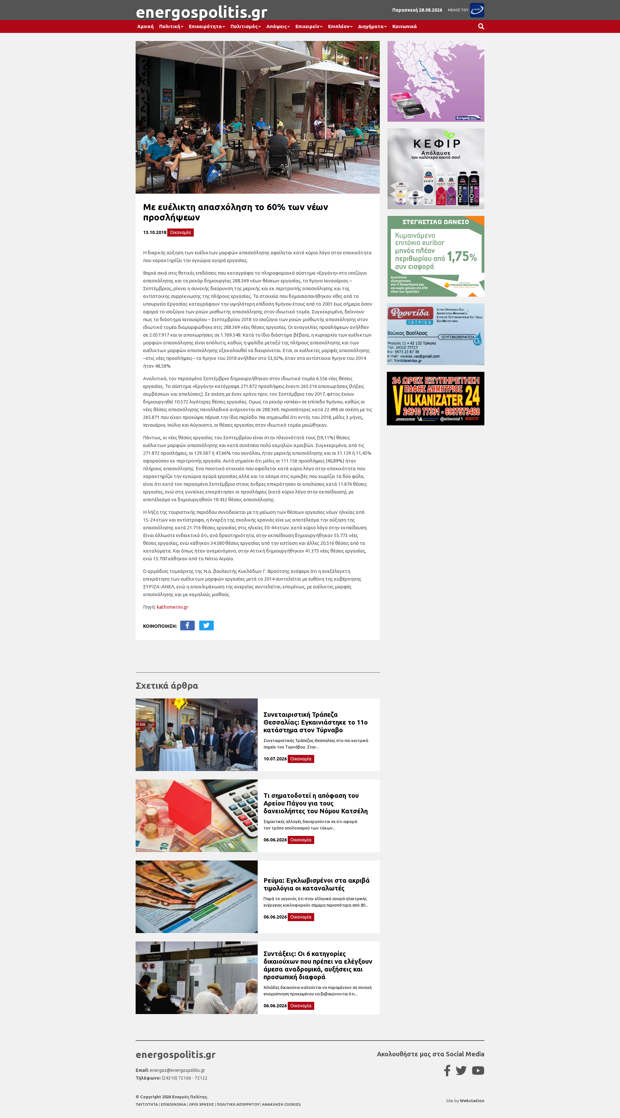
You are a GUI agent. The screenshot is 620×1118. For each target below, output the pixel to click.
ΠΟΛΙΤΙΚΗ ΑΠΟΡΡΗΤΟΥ (238, 1104)
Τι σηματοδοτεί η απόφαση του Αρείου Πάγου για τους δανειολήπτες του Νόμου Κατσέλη (316, 803)
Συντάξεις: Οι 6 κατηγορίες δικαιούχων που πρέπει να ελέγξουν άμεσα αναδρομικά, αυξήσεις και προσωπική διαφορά (318, 965)
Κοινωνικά (404, 26)
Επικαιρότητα (205, 26)
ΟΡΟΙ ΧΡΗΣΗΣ (202, 1104)
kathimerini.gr (172, 607)
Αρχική (145, 26)
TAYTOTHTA (147, 1104)
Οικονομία (180, 232)
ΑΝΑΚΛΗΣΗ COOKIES (281, 1104)
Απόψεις (276, 26)
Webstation (472, 1100)
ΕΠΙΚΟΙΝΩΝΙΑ (174, 1104)
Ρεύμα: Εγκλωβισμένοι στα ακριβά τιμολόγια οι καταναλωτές (317, 884)
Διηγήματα (371, 26)
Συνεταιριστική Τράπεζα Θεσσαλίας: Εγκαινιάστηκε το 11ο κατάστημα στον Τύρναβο (316, 722)
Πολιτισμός (244, 26)
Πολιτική (169, 26)
